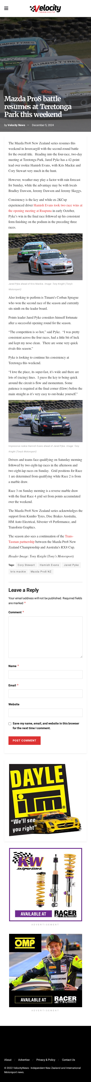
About (7, 1060)
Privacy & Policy (45, 1060)
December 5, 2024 (43, 125)
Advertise (24, 1060)
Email (13, 685)
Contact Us (68, 1060)
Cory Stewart (26, 565)
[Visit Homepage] (45, 8)
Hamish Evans (49, 565)
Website (13, 704)
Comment (16, 612)
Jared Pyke (71, 565)
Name (13, 666)
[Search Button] (85, 8)
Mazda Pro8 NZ (41, 572)
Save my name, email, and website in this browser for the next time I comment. (46, 725)
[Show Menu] (6, 8)
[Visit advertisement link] (45, 884)
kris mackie (18, 572)
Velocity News (16, 125)
